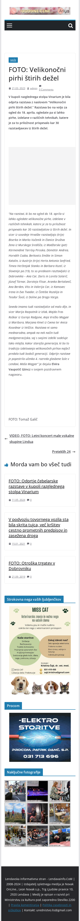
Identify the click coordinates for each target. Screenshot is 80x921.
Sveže (13, 60)
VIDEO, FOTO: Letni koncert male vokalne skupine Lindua (41, 438)
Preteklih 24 (61, 451)
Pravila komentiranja (25, 905)
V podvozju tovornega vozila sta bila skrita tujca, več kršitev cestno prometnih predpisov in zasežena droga (39, 527)
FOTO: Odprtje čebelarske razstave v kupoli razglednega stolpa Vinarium (36, 486)
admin (33, 88)
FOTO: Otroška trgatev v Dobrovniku (32, 565)
